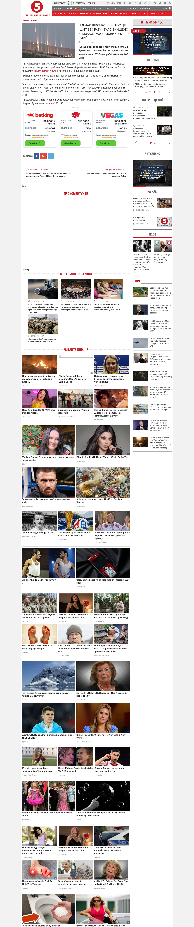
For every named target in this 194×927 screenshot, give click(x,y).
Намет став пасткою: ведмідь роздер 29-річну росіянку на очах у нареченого (161, 375)
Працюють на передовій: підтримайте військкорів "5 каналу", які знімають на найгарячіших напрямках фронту (144, 118)
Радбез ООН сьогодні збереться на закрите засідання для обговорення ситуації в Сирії (76, 307)
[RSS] (169, 3)
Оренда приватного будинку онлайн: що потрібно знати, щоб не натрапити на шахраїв (144, 202)
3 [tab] (154, 92)
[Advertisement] (76, 127)
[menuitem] (58, 8)
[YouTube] (164, 3)
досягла (49, 103)
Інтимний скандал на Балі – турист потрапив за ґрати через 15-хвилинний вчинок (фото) (161, 392)
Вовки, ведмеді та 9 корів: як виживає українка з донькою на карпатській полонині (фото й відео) (160, 293)
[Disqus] (76, 235)
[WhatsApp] (144, 3)
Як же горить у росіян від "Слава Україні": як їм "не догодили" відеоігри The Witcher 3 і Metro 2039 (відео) (161, 443)
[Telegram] (139, 3)
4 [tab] (159, 92)
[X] (149, 3)
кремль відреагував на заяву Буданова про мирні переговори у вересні (160, 309)
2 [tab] (162, 54)
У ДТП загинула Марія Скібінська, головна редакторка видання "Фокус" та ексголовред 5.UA (161, 326)
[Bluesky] (159, 3)
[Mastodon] (154, 3)
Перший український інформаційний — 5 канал (37, 9)
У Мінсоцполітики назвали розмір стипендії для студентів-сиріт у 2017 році (107, 307)
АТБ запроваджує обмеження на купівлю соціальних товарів (160, 407)
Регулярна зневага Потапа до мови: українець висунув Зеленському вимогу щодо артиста (159, 425)
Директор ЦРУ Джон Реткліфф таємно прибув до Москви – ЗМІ (159, 342)
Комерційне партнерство (139, 218)
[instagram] (129, 3)
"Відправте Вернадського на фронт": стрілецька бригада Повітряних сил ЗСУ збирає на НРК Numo (142, 135)
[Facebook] (124, 3)
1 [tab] (142, 54)
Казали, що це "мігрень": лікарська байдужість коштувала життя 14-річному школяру (160, 359)
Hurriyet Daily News (45, 70)
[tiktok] (134, 3)
